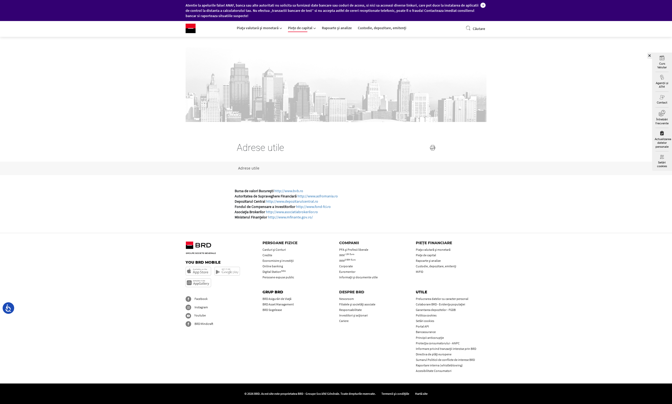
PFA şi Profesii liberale (353, 250)
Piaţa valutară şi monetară (258, 27)
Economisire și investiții (278, 261)
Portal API (422, 326)
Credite (267, 255)
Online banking (272, 266)
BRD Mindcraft (203, 324)
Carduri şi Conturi (274, 250)
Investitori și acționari (353, 315)
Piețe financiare (434, 243)
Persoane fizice (279, 243)
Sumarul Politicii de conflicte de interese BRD (445, 360)
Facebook (201, 299)
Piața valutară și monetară (433, 250)
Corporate (346, 266)
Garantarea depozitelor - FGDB (436, 310)
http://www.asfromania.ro (317, 196)
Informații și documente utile (358, 277)
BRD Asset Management (278, 304)
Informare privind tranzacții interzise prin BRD (446, 349)
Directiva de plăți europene (434, 354)
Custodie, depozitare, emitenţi (382, 27)
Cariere (344, 321)
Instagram (201, 307)
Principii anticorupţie (430, 338)
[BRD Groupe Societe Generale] (191, 28)
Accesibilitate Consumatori (434, 371)
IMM (346, 255)
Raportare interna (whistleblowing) (439, 365)
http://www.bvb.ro (288, 190)
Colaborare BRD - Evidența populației (440, 304)
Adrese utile (248, 168)
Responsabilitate (350, 310)
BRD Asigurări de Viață (276, 299)
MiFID (419, 272)
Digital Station (274, 272)
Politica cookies (426, 315)
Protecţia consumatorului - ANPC (438, 343)
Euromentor (347, 272)
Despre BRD (351, 292)
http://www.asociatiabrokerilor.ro (292, 211)
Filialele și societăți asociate (357, 304)
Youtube (200, 315)
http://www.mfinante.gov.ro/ (290, 217)
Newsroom (346, 299)
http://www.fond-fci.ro (313, 206)
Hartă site (421, 394)
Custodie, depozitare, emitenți (436, 266)
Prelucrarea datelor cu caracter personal (442, 299)
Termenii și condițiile (395, 394)
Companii (349, 243)
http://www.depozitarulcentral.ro (292, 201)
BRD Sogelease (272, 310)
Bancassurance (426, 332)
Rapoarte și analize (428, 261)
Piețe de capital (300, 27)
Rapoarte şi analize (337, 27)
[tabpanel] (336, 84)
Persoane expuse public (278, 277)
